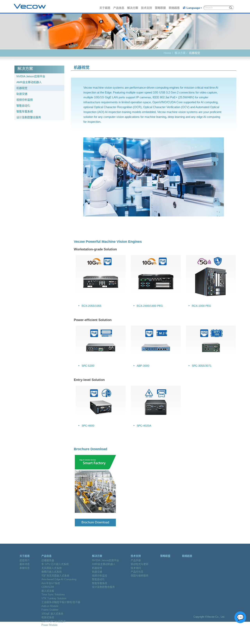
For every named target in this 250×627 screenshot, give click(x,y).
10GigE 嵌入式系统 (52, 613)
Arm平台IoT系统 (50, 583)
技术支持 (146, 7)
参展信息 (25, 568)
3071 (208, 365)
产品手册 (136, 560)
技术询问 (136, 568)
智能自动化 (23, 105)
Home (167, 52)
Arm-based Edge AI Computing (58, 579)
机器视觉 (21, 88)
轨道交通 (21, 93)
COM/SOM (47, 586)
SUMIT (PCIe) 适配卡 (53, 621)
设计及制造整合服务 (28, 117)
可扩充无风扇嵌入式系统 (55, 575)
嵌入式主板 (47, 590)
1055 (98, 305)
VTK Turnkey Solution (53, 598)
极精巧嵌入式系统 (51, 571)
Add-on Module (49, 606)
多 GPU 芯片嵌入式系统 (55, 564)
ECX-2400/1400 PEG (150, 305)
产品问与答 (137, 571)
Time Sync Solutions (53, 594)
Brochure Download (95, 522)
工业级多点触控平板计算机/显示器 (60, 602)
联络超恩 (174, 7)
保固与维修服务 (139, 575)
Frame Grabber (49, 609)
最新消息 (25, 564)
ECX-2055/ (88, 305)
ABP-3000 (143, 365)
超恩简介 (25, 560)
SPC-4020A (144, 425)
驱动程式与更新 (139, 564)
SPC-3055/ (198, 365)
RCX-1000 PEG (201, 305)
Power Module (49, 624)
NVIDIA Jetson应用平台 (30, 76)
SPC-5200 (88, 365)
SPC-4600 (88, 425)
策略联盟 (160, 7)
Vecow (30, 6)
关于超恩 (105, 7)
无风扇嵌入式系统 (51, 568)
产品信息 (119, 7)
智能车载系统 (24, 111)
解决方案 (133, 7)
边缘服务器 (47, 560)
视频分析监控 (24, 99)
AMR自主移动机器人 (29, 82)
